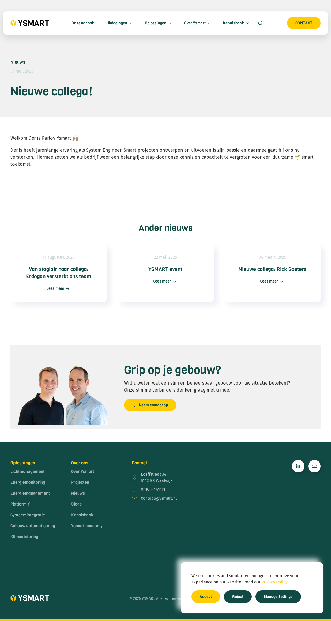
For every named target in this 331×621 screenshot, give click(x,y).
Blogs (76, 504)
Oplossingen (22, 463)
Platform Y (20, 504)
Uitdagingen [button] (116, 23)
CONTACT (303, 23)
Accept (206, 596)
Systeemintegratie (27, 515)
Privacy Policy (274, 582)
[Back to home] (29, 23)
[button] (260, 23)
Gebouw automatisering (32, 526)
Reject (237, 596)
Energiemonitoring (27, 482)
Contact (139, 463)
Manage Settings (278, 596)
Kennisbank (82, 515)
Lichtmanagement (27, 471)
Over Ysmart (82, 471)
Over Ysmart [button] (195, 23)
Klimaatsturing (24, 536)
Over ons (79, 463)
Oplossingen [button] (156, 23)
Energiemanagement (30, 493)
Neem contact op (153, 405)
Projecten (80, 482)
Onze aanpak (83, 23)
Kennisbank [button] (233, 23)
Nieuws (17, 62)
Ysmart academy (87, 526)
